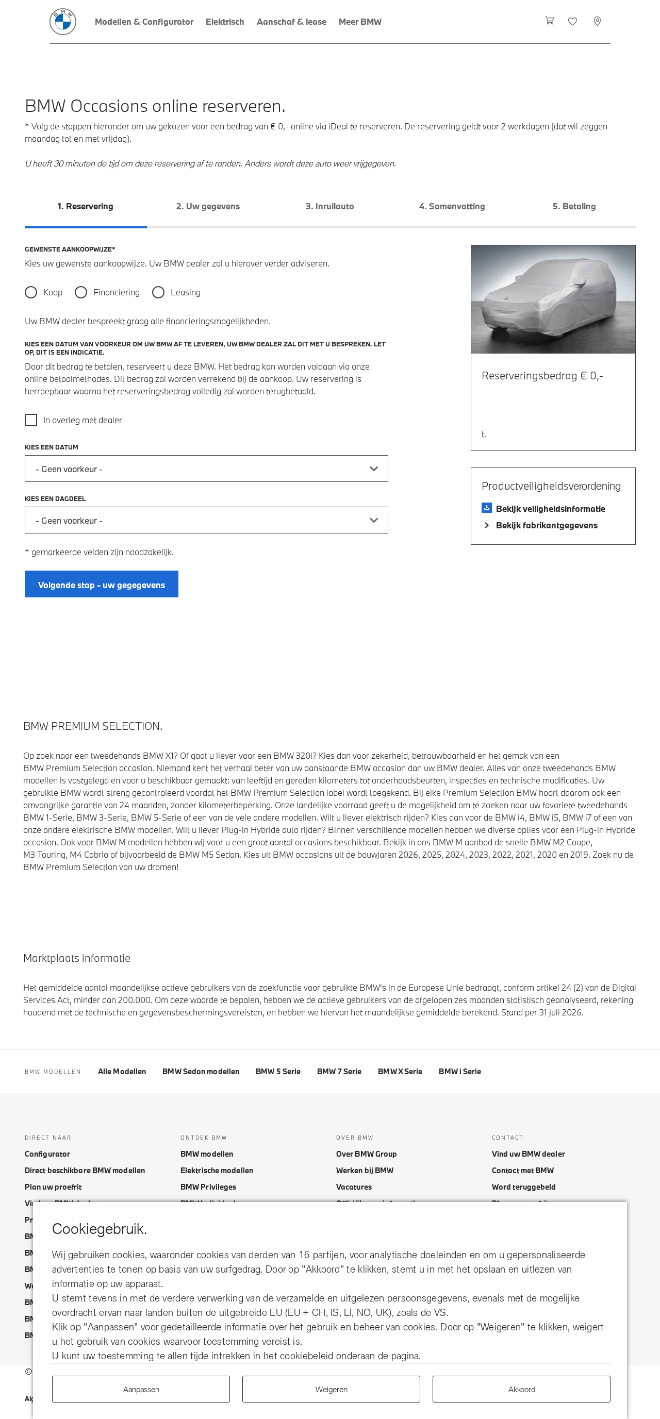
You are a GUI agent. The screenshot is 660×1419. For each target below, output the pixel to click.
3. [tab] (330, 206)
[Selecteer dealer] (598, 21)
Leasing (186, 292)
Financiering (116, 292)
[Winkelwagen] (550, 21)
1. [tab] (85, 206)
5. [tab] (574, 206)
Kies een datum (51, 447)
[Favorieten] (573, 21)
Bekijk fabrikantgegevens (547, 525)
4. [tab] (452, 206)
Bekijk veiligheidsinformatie (550, 508)
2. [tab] (208, 206)
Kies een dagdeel (55, 498)
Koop (52, 292)
